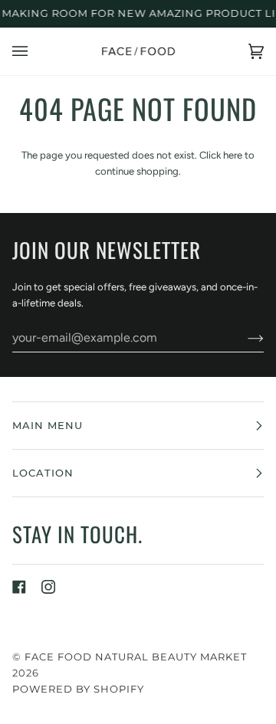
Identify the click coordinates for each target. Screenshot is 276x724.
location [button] (43, 473)
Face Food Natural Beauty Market (136, 656)
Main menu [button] (47, 425)
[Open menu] (35, 51)
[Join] (243, 338)
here (232, 155)
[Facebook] (19, 587)
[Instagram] (48, 587)
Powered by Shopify (78, 689)
